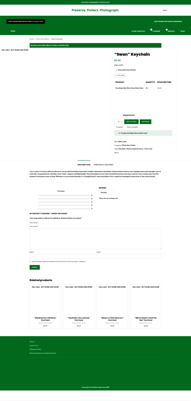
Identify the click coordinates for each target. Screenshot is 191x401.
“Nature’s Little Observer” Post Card (112, 319)
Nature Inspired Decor (134, 149)
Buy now (145, 121)
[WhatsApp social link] (183, 10)
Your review (34, 226)
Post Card (148, 149)
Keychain (121, 149)
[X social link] (173, 10)
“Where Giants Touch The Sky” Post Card (146, 319)
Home (32, 39)
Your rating (34, 222)
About (32, 342)
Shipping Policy (35, 349)
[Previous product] (156, 39)
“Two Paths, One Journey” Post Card (78, 319)
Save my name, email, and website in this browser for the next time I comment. (59, 261)
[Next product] (160, 39)
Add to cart (131, 121)
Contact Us (34, 345)
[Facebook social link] (170, 10)
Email (99, 252)
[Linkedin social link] (181, 10)
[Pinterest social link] (178, 10)
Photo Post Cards (45, 323)
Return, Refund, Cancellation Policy (43, 353)
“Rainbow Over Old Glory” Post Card (45, 319)
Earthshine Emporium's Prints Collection (26, 21)
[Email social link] (175, 10)
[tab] (84, 163)
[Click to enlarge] (6, 139)
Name (32, 252)
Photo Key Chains (42, 39)
